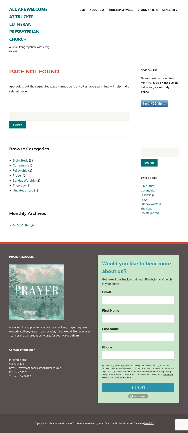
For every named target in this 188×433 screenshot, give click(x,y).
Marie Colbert (70, 335)
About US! (97, 10)
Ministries (169, 10)
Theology (19, 185)
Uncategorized (23, 190)
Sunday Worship (24, 180)
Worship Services (121, 10)
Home (81, 10)
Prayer (17, 175)
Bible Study (20, 160)
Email (106, 292)
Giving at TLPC (148, 10)
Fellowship (20, 171)
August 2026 (21, 225)
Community (21, 165)
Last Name (110, 328)
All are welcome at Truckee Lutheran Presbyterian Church (28, 24)
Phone (107, 347)
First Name (110, 310)
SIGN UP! (138, 387)
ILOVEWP (149, 423)
